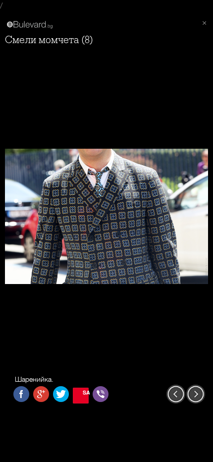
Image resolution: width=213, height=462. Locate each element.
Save (86, 392)
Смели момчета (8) (49, 40)
